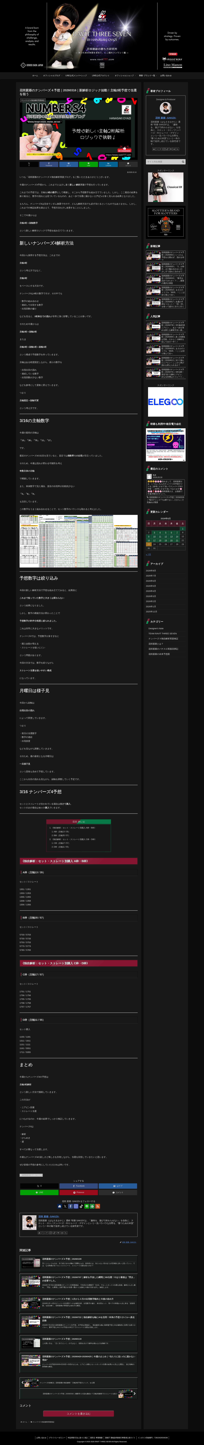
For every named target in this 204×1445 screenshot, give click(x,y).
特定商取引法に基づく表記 (78, 1438)
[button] (183, 161)
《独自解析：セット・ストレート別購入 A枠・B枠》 (73, 828)
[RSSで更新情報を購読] (97, 1206)
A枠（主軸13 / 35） (62, 832)
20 (171, 540)
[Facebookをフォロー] (70, 1206)
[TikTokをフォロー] (81, 1206)
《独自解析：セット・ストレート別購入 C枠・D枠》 (73, 839)
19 (166, 540)
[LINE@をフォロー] (86, 1206)
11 (160, 536)
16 (149, 540)
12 (166, 536)
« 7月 (148, 554)
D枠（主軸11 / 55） (62, 847)
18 (160, 540)
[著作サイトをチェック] (59, 1206)
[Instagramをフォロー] (76, 1206)
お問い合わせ (41, 1438)
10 (154, 536)
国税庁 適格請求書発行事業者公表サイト (120, 1438)
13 (171, 536)
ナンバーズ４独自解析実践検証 (32, 1175)
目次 (75, 821)
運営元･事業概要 (96, 1438)
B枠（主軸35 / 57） (62, 835)
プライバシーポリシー (57, 1438)
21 (177, 540)
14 (177, 536)
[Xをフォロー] (65, 1206)
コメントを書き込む (79, 1413)
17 (154, 540)
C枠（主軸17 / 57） (62, 843)
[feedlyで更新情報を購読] (92, 1206)
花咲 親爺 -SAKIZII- (48, 1216)
